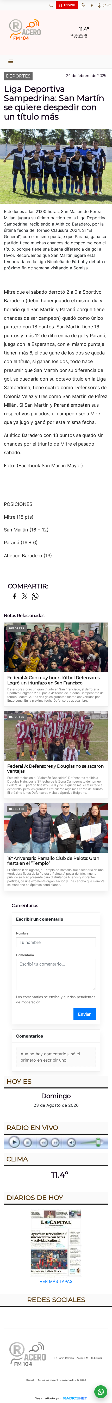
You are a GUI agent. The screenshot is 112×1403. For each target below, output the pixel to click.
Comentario (25, 955)
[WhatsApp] (82, 5)
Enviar (84, 1014)
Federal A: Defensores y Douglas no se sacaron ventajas (55, 769)
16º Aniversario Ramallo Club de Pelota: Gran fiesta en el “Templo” (53, 861)
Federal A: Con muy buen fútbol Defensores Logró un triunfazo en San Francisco (53, 680)
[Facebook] (91, 5)
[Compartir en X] (25, 596)
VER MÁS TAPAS (56, 1281)
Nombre (22, 933)
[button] (51, 5)
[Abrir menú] (10, 61)
